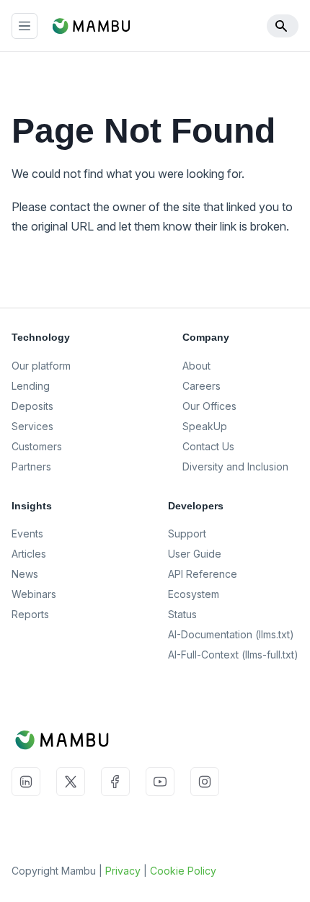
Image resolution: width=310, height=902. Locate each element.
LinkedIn (26, 781)
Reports (30, 614)
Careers (201, 386)
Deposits (32, 406)
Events (27, 533)
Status (182, 614)
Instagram (204, 781)
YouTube (160, 781)
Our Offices (209, 406)
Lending (31, 386)
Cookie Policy (183, 871)
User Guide (194, 554)
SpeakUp (204, 426)
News (25, 574)
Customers (37, 446)
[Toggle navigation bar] (24, 26)
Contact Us (208, 446)
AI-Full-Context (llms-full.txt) (233, 654)
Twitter (70, 781)
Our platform (41, 366)
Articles (29, 554)
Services (32, 426)
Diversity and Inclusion (235, 466)
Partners (31, 466)
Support (187, 533)
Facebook (115, 781)
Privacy (123, 871)
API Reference (202, 574)
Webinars (34, 594)
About (196, 366)
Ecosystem (193, 594)
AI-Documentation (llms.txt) (231, 634)
